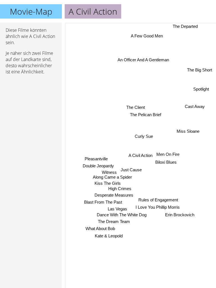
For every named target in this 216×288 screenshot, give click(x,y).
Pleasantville (96, 158)
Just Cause (131, 169)
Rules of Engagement (158, 199)
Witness (109, 172)
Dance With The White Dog (122, 214)
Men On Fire (167, 154)
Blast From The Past (103, 202)
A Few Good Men (147, 35)
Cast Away (195, 106)
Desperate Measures (113, 195)
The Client (136, 107)
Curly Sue (144, 136)
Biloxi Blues (166, 162)
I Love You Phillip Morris (158, 207)
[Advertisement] (31, 109)
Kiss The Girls (107, 183)
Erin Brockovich (179, 214)
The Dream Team (114, 221)
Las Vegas (117, 208)
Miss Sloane (188, 131)
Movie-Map (31, 11)
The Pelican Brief (145, 114)
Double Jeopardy (98, 165)
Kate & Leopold (109, 235)
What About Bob (100, 228)
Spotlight (201, 89)
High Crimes (119, 188)
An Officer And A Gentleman (143, 59)
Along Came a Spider (112, 177)
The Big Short (199, 70)
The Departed (185, 26)
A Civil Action (140, 155)
